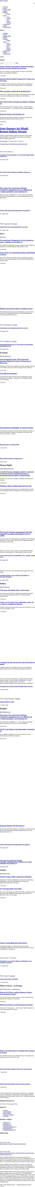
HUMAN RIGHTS (8, 1130)
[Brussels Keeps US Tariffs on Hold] (5, 441)
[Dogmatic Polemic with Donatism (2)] (14, 185)
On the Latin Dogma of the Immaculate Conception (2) (15, 210)
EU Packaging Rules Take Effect (11, 889)
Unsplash (14, 223)
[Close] (4, 30)
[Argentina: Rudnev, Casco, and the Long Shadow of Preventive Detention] (5, 569)
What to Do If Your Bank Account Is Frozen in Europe (15, 1084)
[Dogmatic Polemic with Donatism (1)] (17, 822)
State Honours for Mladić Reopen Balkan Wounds (14, 130)
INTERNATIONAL (8, 1127)
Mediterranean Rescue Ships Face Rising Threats (16, 309)
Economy (5, 6)
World (4, 15)
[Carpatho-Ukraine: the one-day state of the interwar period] (17, 659)
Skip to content (4, 0)
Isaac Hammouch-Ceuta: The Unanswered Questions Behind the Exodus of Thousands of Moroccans (15, 361)
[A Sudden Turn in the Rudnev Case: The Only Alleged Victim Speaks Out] (5, 150)
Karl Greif (7, 223)
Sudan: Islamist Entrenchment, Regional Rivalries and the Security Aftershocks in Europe (16, 67)
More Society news (5, 873)
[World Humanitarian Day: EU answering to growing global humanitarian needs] (5, 340)
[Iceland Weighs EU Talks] (5, 697)
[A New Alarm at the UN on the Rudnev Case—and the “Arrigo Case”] (5, 549)
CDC (6, 976)
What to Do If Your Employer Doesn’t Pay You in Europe (16, 1069)
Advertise (5, 1116)
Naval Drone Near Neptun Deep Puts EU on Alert (14, 227)
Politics (5, 11)
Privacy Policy (7, 1113)
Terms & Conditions (8, 1114)
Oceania (9, 23)
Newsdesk (4, 141)
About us (5, 1110)
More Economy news (5, 356)
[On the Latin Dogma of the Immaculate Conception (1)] (3, 841)
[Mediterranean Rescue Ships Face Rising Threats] (17, 305)
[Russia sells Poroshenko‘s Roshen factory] (5, 455)
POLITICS (6, 1125)
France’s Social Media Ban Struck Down (13, 943)
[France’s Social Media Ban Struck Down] (17, 940)
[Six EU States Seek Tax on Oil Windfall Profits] (27, 185)
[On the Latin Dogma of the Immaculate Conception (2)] (5, 207)
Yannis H (7, 341)
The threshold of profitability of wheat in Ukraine (16, 428)
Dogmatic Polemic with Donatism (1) (12, 826)
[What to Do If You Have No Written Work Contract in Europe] (17, 1047)
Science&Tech (7, 27)
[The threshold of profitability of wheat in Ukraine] (17, 424)
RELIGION (6, 1128)
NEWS (5, 1122)
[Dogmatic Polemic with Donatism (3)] (5, 185)
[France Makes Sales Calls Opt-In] (5, 974)
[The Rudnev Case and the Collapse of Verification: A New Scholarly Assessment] (5, 956)
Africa (8, 17)
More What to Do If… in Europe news (10, 989)
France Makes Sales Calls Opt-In (9, 979)
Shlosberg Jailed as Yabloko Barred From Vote (15, 486)
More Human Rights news (7, 468)
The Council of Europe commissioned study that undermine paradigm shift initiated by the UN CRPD (16, 534)
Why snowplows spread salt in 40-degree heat (15, 91)
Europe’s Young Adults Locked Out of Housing (16, 877)
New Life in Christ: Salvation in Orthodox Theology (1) (15, 172)
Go (16, 63)
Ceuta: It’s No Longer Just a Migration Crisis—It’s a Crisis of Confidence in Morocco (17, 603)
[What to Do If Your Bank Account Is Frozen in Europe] (5, 1080)
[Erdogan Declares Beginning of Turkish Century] (19, 185)
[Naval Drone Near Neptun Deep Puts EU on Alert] (5, 222)
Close (2, 56)
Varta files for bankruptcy (8, 373)
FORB (8, 14)
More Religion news (5, 712)
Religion (5, 12)
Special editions (7, 1111)
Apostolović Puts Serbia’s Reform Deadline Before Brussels (16, 686)
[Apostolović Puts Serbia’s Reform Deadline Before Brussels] (5, 677)
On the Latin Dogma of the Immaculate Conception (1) (15, 844)
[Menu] (34, 3)
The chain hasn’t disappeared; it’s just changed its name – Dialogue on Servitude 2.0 (16, 241)
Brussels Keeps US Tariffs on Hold (9, 444)
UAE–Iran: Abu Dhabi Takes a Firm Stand (14, 590)
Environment (6, 24)
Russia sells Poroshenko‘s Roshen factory (11, 458)
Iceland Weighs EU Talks (7, 702)
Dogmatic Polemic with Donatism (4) (12, 114)
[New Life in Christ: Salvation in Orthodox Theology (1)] (3, 169)
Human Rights (7, 9)
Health (5, 26)
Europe (5, 8)
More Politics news (5, 587)
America (9, 18)
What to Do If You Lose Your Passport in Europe (16, 1005)
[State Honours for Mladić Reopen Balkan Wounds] (13, 144)
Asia (8, 20)
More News (3, 237)
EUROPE (5, 1124)
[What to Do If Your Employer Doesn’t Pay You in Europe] (5, 1065)
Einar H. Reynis (9, 698)
